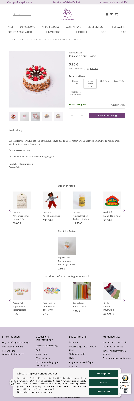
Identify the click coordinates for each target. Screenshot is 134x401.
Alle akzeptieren (103, 373)
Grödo (106, 303)
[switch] (125, 391)
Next (124, 210)
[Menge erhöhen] (82, 115)
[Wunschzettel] (111, 14)
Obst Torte (104, 81)
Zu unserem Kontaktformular (117, 358)
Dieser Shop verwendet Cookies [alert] (37, 373)
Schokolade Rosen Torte (75, 93)
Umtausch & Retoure (12, 346)
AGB (38, 349)
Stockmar (77, 212)
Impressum (41, 354)
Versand (94, 68)
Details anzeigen (103, 391)
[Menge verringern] (72, 115)
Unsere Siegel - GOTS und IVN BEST (83, 348)
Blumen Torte (75, 82)
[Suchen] (29, 14)
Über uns (73, 342)
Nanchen (47, 212)
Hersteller (81, 32)
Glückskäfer (108, 212)
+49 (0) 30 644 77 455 (113, 346)
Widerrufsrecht (43, 358)
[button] (107, 14)
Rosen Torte (119, 81)
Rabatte (73, 366)
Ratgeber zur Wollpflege (81, 362)
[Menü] (129, 375)
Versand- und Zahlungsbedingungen (13, 352)
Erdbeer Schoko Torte (90, 84)
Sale (103, 32)
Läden (72, 358)
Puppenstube (64, 257)
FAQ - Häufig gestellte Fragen (16, 342)
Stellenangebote (77, 354)
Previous (9, 210)
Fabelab (16, 212)
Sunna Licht (78, 303)
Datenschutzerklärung (47, 345)
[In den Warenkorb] (11, 49)
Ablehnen (103, 382)
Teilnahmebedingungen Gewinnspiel (47, 364)
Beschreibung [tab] (15, 130)
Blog (123, 32)
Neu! (10, 26)
